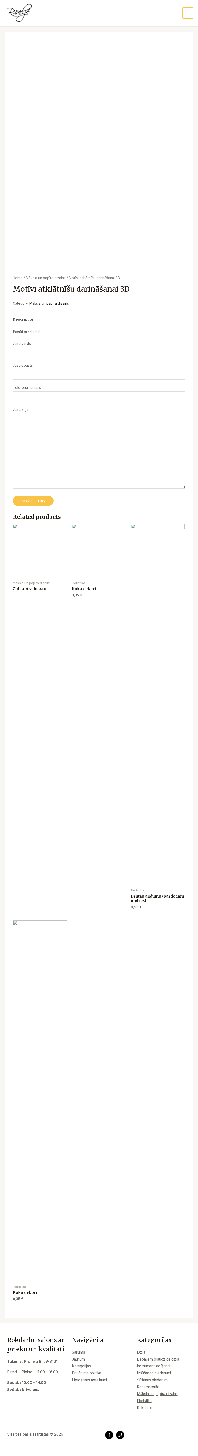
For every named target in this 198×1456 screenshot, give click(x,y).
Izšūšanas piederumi (154, 1373)
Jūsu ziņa (20, 409)
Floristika (144, 1400)
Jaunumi (78, 1359)
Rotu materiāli (148, 1387)
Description (23, 319)
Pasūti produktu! (26, 332)
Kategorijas (81, 1366)
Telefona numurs (27, 387)
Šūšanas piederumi (152, 1380)
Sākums (78, 1352)
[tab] (23, 319)
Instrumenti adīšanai (153, 1366)
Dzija (141, 1352)
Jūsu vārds (22, 343)
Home (18, 278)
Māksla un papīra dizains (46, 278)
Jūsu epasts (23, 365)
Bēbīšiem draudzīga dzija (158, 1359)
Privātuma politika (86, 1373)
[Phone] (120, 1435)
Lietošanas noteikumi (89, 1380)
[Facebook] (109, 1435)
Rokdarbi (144, 1407)
